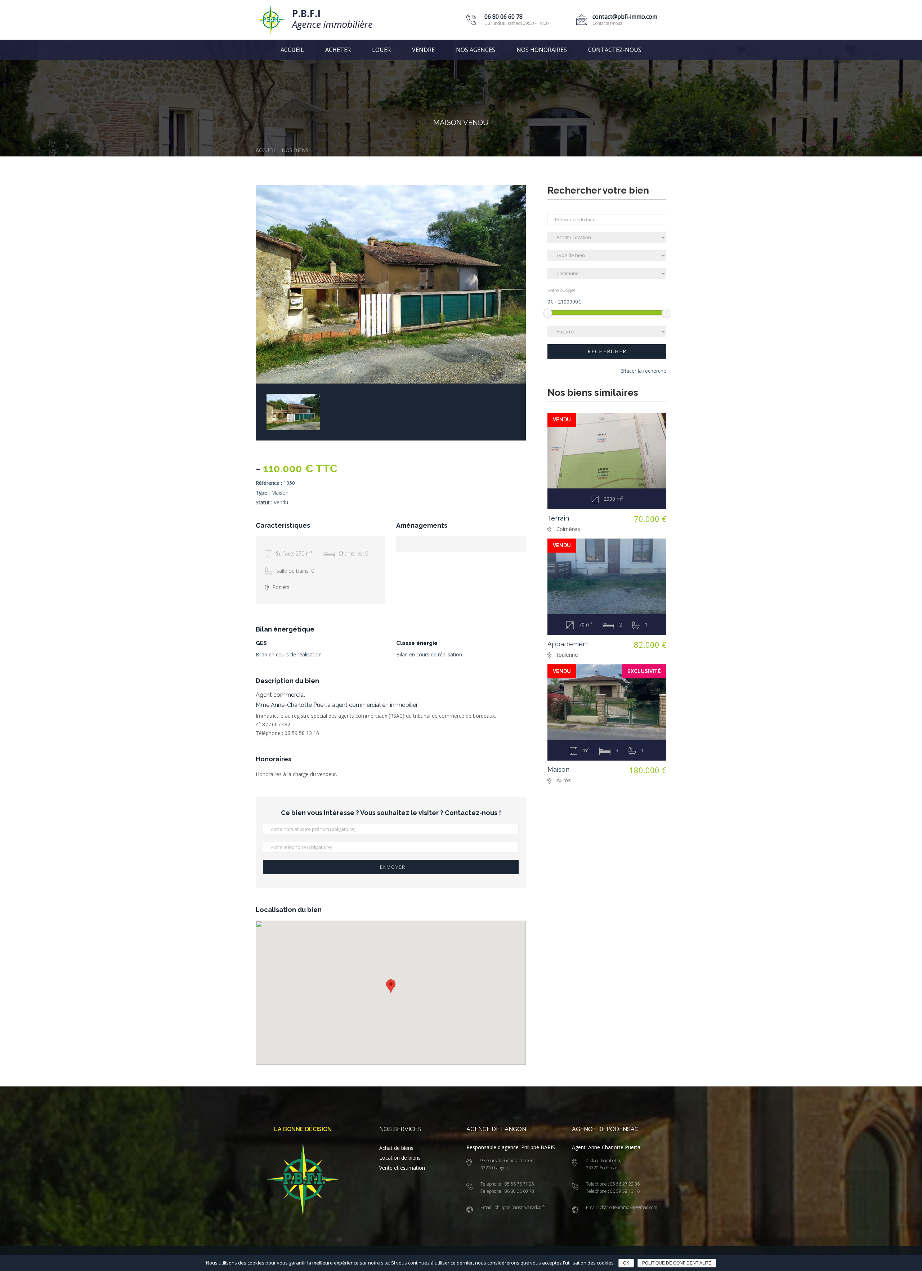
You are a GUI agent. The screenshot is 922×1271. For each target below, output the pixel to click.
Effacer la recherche (643, 370)
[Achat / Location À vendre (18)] (606, 237)
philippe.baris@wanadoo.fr (519, 1207)
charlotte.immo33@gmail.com (628, 1207)
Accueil (292, 50)
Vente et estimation (402, 1167)
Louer (381, 50)
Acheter (338, 50)
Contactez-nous (614, 50)
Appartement (568, 644)
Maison (558, 769)
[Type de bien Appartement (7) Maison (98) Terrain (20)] (606, 255)
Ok (626, 1263)
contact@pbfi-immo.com (624, 17)
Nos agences (475, 50)
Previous (493, 369)
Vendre (423, 50)
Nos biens (295, 150)
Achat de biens (396, 1147)
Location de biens (400, 1157)
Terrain (558, 518)
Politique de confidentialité (676, 1263)
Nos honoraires (541, 50)
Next (511, 369)
